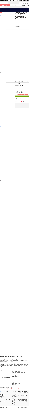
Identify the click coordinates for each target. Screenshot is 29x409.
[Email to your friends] (23, 101)
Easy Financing (14, 394)
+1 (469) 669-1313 (26, 0)
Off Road (8, 387)
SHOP (15, 5)
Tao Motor (12, 387)
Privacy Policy (27, 407)
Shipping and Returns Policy (21, 407)
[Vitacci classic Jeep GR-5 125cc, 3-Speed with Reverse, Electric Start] (15, 21)
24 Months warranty (19, 92)
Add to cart (23, 94)
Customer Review (14, 404)
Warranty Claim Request (14, 403)
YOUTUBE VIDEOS (23, 5)
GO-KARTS (4, 387)
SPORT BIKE (7, 400)
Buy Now (22, 96)
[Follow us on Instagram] (4, 401)
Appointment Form (14, 395)
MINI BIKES (9, 396)
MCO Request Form (14, 396)
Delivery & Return (18, 98)
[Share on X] (18, 101)
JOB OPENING (25, 7)
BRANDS (13, 5)
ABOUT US (19, 5)
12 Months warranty (19, 91)
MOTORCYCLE (7, 398)
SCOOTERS (10, 398)
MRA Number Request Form (13, 401)
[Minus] (16, 94)
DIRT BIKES (9, 393)
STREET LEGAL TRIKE (9, 400)
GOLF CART (7, 396)
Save (21, 101)
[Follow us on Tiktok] (2, 403)
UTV (6, 402)
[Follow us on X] (0, 401)
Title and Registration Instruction (13, 398)
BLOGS (28, 5)
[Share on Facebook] (19, 101)
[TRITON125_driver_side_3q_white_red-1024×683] (3, 13)
